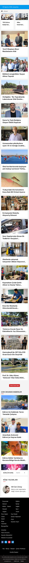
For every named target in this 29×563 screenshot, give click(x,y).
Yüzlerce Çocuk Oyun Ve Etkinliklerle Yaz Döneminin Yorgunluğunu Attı (13, 330)
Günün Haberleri (16, 516)
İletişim (12, 548)
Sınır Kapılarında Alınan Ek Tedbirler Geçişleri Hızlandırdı (13, 237)
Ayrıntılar (16, 561)
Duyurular (5, 501)
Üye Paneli (14, 514)
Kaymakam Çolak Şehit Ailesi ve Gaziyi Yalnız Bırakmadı (11, 284)
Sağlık (17, 506)
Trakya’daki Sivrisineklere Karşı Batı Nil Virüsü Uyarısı (13, 191)
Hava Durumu (5, 532)
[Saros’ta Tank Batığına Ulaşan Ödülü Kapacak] (14, 110)
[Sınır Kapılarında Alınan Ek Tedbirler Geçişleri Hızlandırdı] (14, 226)
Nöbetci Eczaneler (6, 537)
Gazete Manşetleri (6, 535)
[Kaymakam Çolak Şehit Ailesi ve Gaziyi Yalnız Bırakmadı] (14, 272)
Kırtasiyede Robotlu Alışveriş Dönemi (10, 214)
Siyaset (4, 509)
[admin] (12, 542)
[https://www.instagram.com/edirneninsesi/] (9, 542)
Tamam (22, 561)
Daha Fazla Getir (14, 385)
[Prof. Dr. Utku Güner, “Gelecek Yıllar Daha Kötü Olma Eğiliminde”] (14, 365)
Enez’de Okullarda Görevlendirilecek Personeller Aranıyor (11, 307)
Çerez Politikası (20, 548)
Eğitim (18, 501)
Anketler (3, 530)
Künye (7, 548)
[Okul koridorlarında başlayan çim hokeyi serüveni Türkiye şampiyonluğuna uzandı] (14, 156)
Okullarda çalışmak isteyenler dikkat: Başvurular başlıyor (14, 260)
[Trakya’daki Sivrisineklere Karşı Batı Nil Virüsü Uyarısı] (14, 180)
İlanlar (17, 504)
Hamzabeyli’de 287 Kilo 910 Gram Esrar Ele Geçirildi (13, 353)
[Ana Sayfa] (1, 11)
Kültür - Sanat (6, 506)
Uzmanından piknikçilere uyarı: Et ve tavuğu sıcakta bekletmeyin (13, 144)
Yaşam (4, 511)
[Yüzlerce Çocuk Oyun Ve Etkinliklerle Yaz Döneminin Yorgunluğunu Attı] (14, 319)
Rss (4, 548)
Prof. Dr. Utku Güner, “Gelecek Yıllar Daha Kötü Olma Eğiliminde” (13, 376)
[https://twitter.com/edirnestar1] (6, 542)
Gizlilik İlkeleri (14, 552)
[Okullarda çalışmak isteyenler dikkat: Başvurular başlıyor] (14, 249)
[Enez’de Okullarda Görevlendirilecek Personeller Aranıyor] (14, 296)
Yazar (17, 511)
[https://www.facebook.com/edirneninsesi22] (2, 542)
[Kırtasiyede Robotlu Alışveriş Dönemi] (14, 203)
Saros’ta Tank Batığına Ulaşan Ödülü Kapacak (11, 121)
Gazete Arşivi (15, 522)
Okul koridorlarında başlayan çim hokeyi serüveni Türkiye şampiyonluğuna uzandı (14, 168)
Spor (17, 509)
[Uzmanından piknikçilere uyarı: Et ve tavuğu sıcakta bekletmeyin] (14, 133)
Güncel (4, 504)
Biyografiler (4, 526)
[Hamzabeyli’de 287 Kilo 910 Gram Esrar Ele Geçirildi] (14, 342)
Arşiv (12, 519)
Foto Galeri (4, 514)
